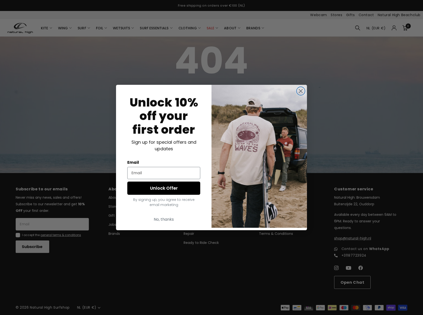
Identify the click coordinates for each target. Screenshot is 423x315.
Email (133, 162)
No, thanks (164, 219)
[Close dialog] (300, 91)
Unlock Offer (164, 188)
